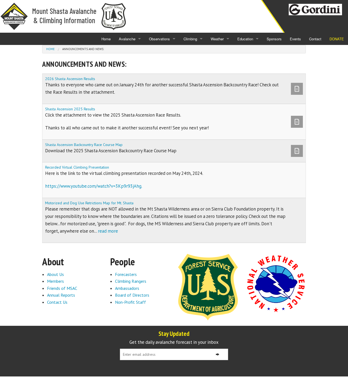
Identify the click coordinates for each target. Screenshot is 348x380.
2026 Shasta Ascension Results (70, 78)
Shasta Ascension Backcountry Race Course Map (84, 144)
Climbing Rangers (130, 281)
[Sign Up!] (217, 354)
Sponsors (274, 38)
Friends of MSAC (62, 288)
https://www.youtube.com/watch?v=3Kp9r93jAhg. (93, 186)
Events (295, 38)
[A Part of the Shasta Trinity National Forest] (208, 287)
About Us (55, 274)
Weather (217, 38)
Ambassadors (127, 288)
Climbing (190, 38)
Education (245, 38)
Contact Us (57, 302)
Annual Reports (61, 295)
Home (106, 38)
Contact (315, 38)
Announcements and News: (83, 49)
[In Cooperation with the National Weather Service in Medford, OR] (276, 283)
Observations (159, 38)
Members (55, 281)
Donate (337, 38)
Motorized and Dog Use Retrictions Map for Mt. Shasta (89, 202)
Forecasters (126, 274)
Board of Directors (132, 295)
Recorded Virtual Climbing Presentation (77, 167)
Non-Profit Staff (130, 302)
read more (108, 231)
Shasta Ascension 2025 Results (70, 109)
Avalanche (127, 38)
